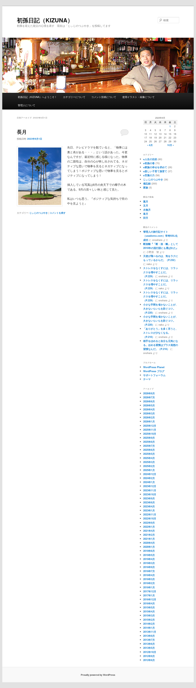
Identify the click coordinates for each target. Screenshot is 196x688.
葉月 (145, 201)
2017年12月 (149, 591)
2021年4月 (149, 530)
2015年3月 (149, 615)
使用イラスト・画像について (138, 97)
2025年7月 (149, 446)
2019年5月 (149, 555)
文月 (145, 205)
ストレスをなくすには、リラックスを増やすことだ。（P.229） (160, 272)
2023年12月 (149, 486)
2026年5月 (149, 405)
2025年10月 (149, 433)
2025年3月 (149, 462)
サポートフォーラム (154, 375)
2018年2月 (149, 583)
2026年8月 (149, 393)
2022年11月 (149, 514)
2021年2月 (149, 534)
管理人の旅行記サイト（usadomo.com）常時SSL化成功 (160, 235)
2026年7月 (149, 397)
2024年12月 (149, 474)
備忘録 (147, 183)
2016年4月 (149, 603)
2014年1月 (149, 627)
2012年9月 (149, 656)
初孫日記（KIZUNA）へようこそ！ (37, 97)
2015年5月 (149, 607)
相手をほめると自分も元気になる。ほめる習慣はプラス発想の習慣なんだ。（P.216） (160, 345)
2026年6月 (149, 401)
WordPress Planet (153, 367)
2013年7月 (149, 640)
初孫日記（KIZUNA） (45, 20)
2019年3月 (149, 563)
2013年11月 (149, 631)
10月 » (170, 145)
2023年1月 (149, 510)
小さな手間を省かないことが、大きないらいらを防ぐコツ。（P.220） (160, 308)
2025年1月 (149, 470)
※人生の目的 (150, 159)
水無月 (147, 209)
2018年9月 (149, 567)
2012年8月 (149, 660)
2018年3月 (149, 579)
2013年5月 (149, 648)
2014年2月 (149, 623)
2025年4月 (149, 458)
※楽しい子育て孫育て (155, 171)
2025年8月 (149, 441)
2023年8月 (149, 502)
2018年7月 (149, 571)
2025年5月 (149, 454)
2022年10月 (149, 518)
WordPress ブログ (153, 371)
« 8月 (150, 145)
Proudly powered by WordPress (98, 675)
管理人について (26, 105)
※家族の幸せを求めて (155, 167)
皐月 (145, 213)
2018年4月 (149, 575)
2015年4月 (149, 611)
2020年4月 (149, 543)
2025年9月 (149, 437)
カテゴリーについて (74, 97)
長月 (22, 131)
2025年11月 (149, 429)
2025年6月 (149, 450)
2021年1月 (149, 538)
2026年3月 (149, 413)
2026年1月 (149, 421)
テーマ (147, 379)
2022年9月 (149, 522)
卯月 (145, 217)
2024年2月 (149, 478)
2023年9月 (149, 498)
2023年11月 (149, 490)
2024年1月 (149, 482)
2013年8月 (149, 635)
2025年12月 (149, 425)
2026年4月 (149, 409)
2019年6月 (149, 551)
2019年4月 (149, 559)
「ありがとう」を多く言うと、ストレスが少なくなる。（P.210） (160, 332)
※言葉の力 (149, 175)
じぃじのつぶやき (38, 212)
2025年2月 (149, 466)
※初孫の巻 (149, 163)
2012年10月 (149, 652)
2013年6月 (149, 644)
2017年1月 (149, 595)
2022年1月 (149, 526)
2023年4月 (149, 506)
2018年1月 (149, 587)
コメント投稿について (103, 97)
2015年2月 (149, 619)
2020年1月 (149, 547)
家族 (145, 187)
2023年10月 (149, 494)
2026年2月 (149, 417)
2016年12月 (149, 599)
